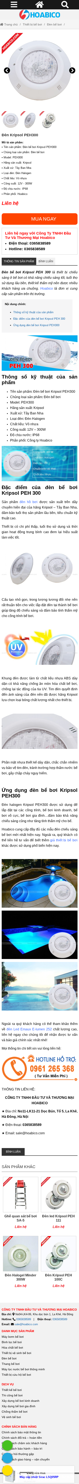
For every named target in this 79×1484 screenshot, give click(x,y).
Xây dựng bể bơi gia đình (18, 1406)
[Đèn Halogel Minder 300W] (20, 1264)
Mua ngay (43, 219)
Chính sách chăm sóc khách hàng (24, 1443)
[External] (40, 1069)
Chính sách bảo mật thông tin (21, 1432)
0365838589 (23, 1319)
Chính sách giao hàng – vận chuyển (26, 1459)
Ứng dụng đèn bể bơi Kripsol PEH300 (36, 325)
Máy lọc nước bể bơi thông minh (23, 1369)
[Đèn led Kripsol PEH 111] (58, 1205)
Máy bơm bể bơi (13, 1336)
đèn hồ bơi (28, 502)
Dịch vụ (8, 1384)
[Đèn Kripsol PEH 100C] (58, 1264)
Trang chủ (10, 24)
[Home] (40, 14)
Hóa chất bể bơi (12, 1347)
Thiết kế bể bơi (12, 1390)
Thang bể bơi (11, 1363)
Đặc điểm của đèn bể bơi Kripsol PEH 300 (39, 318)
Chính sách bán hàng (19, 1426)
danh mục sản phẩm (18, 1331)
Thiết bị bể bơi (32, 24)
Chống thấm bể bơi (14, 1411)
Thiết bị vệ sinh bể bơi (16, 1353)
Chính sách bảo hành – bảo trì (22, 1448)
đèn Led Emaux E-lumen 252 (29, 1029)
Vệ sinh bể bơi (11, 1417)
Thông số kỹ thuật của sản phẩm (33, 312)
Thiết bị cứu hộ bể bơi (16, 1374)
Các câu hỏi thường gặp (18, 1454)
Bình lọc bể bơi (12, 1342)
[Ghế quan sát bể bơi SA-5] (20, 1205)
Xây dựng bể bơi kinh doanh (20, 1400)
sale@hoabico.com (26, 1324)
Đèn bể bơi (54, 24)
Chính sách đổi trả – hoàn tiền (22, 1437)
